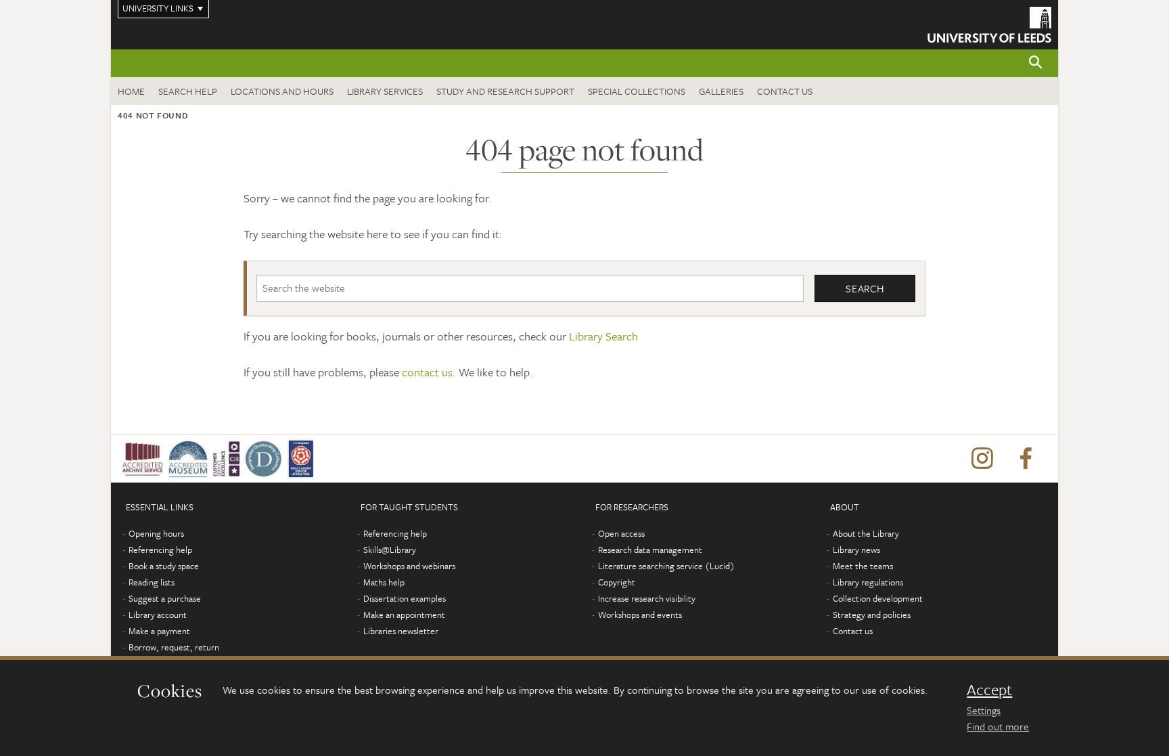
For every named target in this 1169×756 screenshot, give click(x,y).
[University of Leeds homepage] (989, 25)
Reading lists (152, 582)
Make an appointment (404, 614)
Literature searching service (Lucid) (666, 566)
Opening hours (156, 533)
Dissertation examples (404, 598)
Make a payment (159, 631)
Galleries (721, 91)
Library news (856, 549)
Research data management (650, 549)
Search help (187, 91)
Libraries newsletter (400, 631)
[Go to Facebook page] (1025, 459)
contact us (427, 371)
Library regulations (868, 582)
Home (131, 91)
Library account (158, 614)
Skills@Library (389, 549)
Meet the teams (863, 566)
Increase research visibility (646, 598)
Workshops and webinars (409, 566)
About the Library (866, 533)
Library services (385, 91)
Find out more (998, 726)
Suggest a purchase (165, 598)
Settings (984, 710)
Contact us (784, 91)
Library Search (603, 336)
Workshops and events (640, 614)
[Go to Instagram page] (982, 459)
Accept (989, 690)
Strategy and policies (872, 614)
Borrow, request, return (174, 647)
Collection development (878, 598)
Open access (621, 533)
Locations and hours (282, 91)
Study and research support (505, 91)
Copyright (616, 582)
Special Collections (636, 91)
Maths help (384, 582)
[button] (1035, 63)
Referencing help (160, 549)
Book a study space (164, 566)
